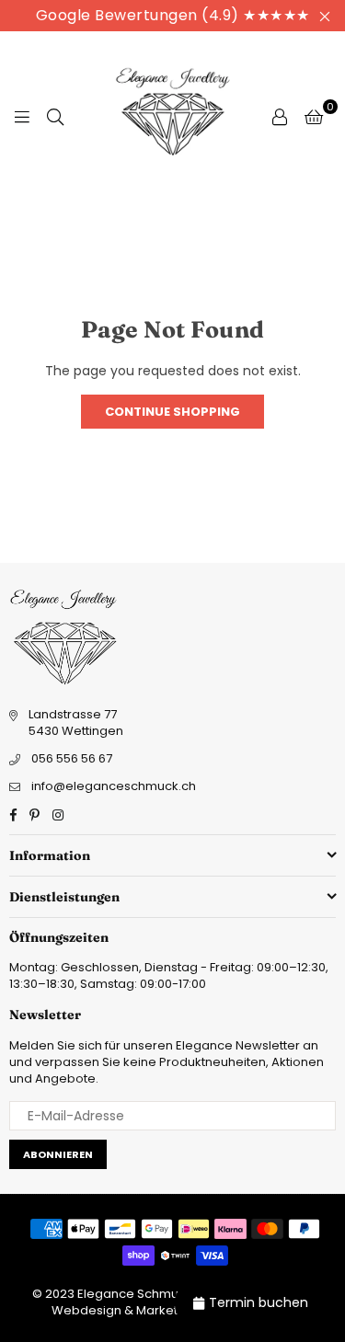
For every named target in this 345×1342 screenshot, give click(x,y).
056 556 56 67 (71, 758)
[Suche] (55, 116)
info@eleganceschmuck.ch (113, 786)
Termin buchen (258, 1302)
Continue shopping (172, 411)
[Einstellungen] (279, 116)
